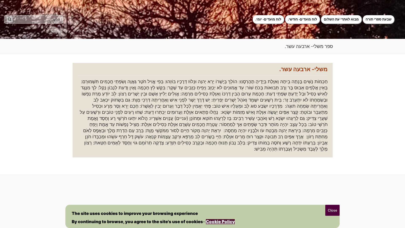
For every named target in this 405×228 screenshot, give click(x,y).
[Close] (332, 210)
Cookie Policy (220, 221)
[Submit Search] (10, 19)
